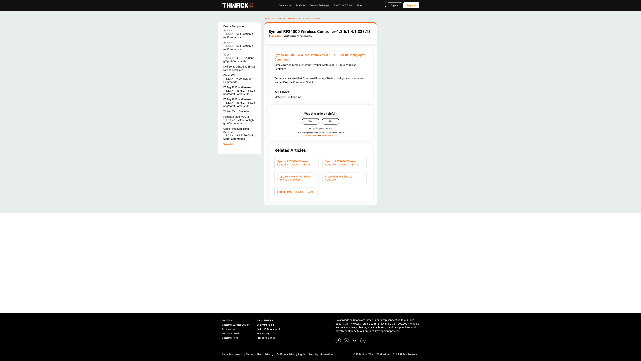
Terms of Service (329, 136)
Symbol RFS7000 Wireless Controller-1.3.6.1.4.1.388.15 (341, 163)
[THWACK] (238, 5)
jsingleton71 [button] (277, 36)
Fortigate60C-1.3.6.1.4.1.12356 (295, 191)
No (330, 121)
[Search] (384, 5)
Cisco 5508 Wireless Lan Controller (339, 178)
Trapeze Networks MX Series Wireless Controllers (294, 178)
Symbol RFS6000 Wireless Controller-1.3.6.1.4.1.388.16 (293, 163)
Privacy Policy (311, 136)
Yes (310, 121)
